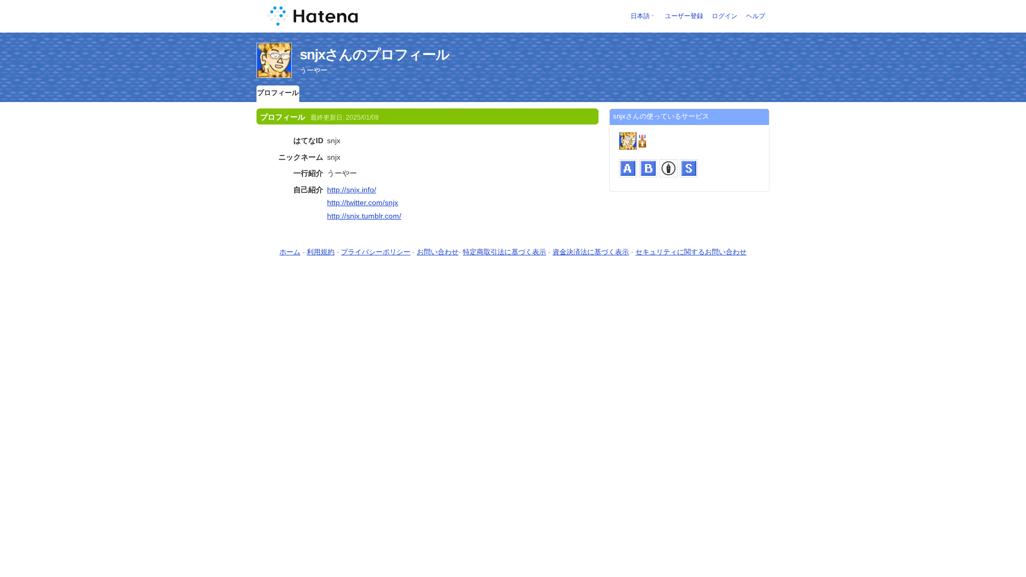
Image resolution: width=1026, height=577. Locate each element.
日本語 (640, 16)
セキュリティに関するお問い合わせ (691, 252)
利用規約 (321, 252)
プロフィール (278, 93)
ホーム (289, 252)
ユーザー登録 (684, 16)
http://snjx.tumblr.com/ (364, 216)
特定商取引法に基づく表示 (504, 252)
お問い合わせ (437, 252)
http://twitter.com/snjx (362, 202)
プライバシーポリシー (375, 252)
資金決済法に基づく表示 (591, 252)
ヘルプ (755, 16)
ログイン (724, 16)
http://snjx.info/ (351, 189)
